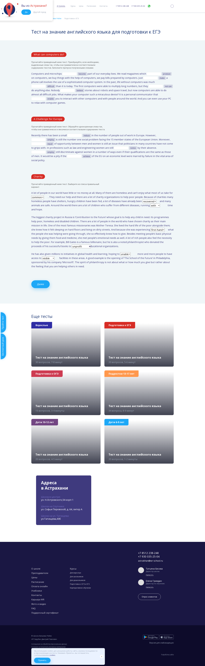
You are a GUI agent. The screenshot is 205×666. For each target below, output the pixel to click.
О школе (35, 568)
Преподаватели (39, 573)
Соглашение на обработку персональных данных (49, 644)
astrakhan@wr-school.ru (150, 560)
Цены (81, 6)
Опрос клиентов (149, 596)
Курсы (73, 6)
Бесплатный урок (2, 346)
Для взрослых (75, 573)
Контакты (103, 6)
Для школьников (76, 576)
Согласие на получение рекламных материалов (48, 647)
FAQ (33, 608)
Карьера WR (37, 599)
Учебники (36, 590)
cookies (52, 655)
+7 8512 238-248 (122, 6)
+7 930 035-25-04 (138, 6)
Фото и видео (38, 604)
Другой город (39, 12)
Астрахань (61, 6)
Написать (150, 575)
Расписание (91, 6)
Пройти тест (2, 322)
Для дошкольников (77, 580)
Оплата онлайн (39, 586)
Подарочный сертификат (45, 612)
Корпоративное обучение (80, 588)
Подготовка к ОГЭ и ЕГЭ (80, 584)
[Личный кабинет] (172, 6)
